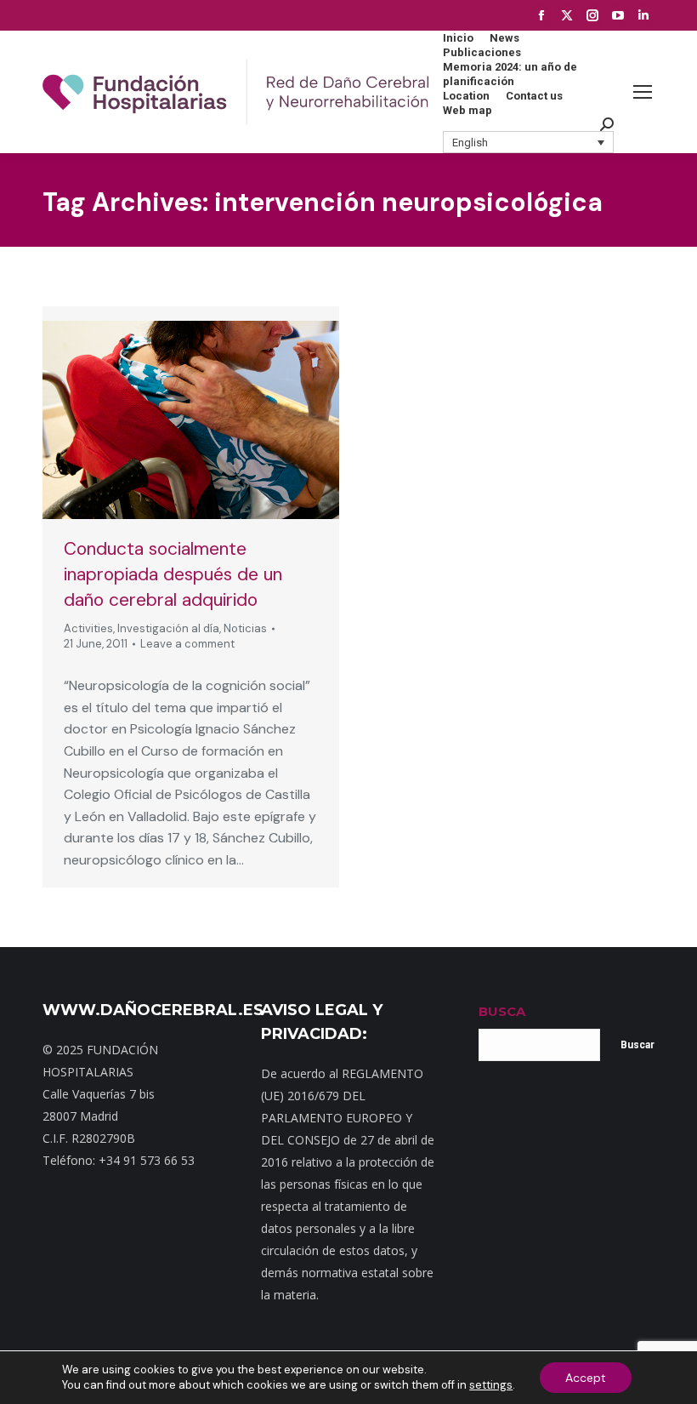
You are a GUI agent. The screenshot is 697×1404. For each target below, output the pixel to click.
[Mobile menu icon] (642, 92)
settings (491, 1385)
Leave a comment (187, 643)
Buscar (637, 1045)
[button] (529, 142)
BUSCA (502, 1011)
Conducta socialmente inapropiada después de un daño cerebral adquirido (173, 574)
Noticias (245, 628)
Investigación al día (168, 628)
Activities (88, 628)
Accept (585, 1377)
